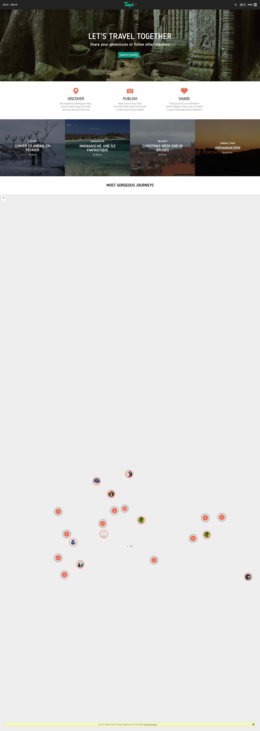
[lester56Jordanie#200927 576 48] (141, 520)
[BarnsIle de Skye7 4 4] (111, 493)
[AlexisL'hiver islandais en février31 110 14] (96, 481)
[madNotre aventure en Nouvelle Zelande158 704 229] (248, 576)
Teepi (130, 4)
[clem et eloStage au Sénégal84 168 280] (103, 534)
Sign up (13, 5)
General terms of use (150, 724)
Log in (5, 5)
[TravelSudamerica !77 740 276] (73, 542)
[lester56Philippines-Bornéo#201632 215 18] (206, 534)
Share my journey (129, 55)
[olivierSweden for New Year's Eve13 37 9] (129, 474)
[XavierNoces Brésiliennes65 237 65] (80, 564)
